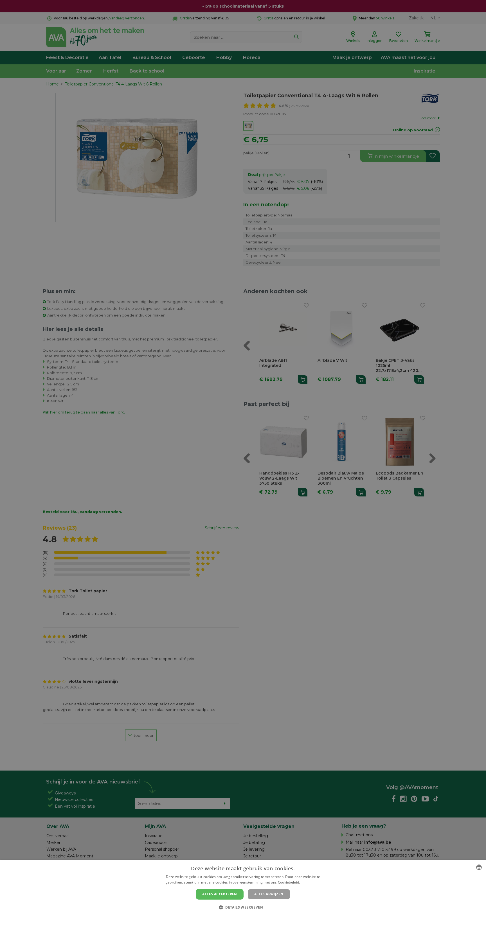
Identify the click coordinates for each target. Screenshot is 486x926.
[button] (243, 907)
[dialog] (243, 893)
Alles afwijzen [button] (269, 894)
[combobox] (479, 867)
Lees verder (310, 882)
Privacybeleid (239, 916)
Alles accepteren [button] (219, 894)
